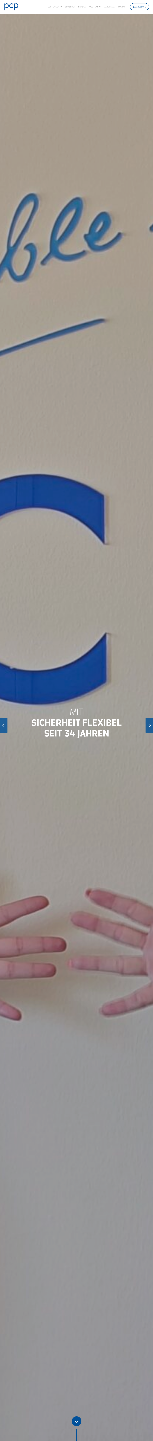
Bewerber (70, 7)
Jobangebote (139, 7)
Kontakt (122, 7)
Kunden (82, 7)
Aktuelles (109, 7)
